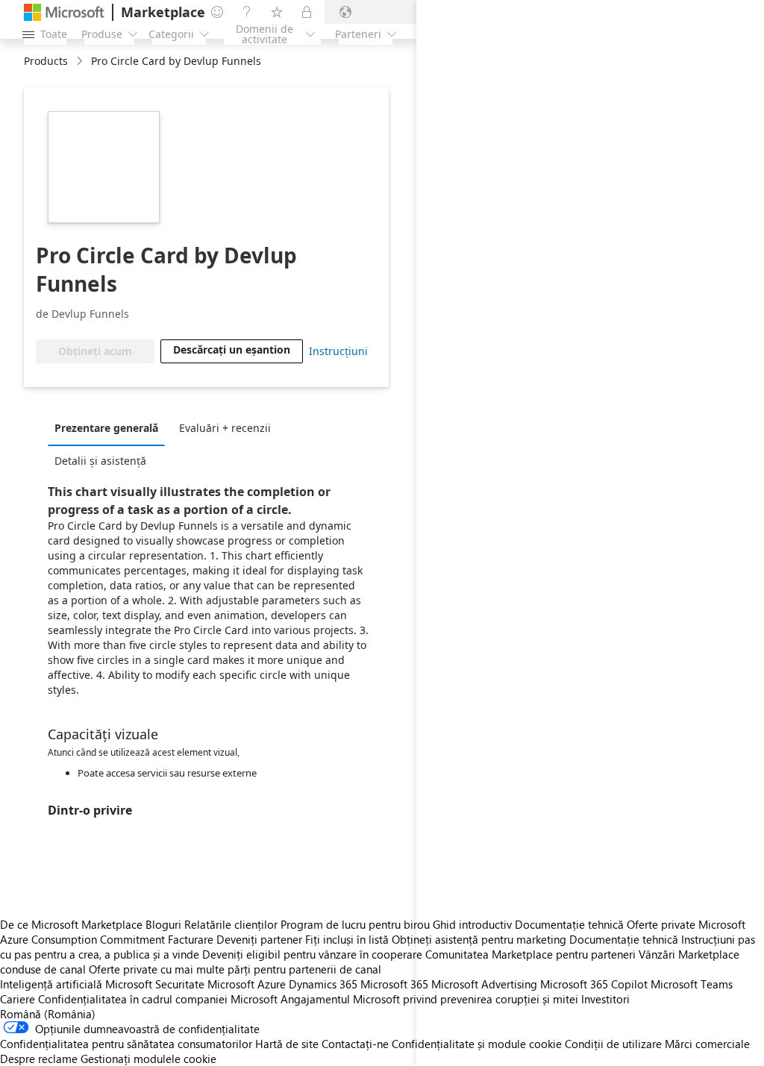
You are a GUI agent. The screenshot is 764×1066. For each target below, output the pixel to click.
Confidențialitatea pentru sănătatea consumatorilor (126, 1043)
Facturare (190, 939)
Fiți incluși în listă (347, 939)
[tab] (110, 427)
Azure (271, 983)
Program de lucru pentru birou (355, 924)
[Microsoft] (64, 12)
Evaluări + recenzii (225, 428)
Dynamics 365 (323, 983)
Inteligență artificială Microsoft (76, 983)
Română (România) (48, 1013)
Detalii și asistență (100, 461)
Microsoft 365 (394, 983)
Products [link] (46, 61)
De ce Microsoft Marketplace (71, 924)
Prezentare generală (106, 428)
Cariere (17, 998)
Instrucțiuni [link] (338, 351)
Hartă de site (287, 1043)
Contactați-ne (355, 1043)
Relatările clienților (231, 924)
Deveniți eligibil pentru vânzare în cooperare (312, 954)
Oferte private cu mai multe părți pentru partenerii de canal (235, 969)
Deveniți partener (259, 939)
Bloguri (163, 924)
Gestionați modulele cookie (148, 1058)
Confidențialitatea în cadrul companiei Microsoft (158, 998)
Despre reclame (39, 1058)
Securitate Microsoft (204, 983)
